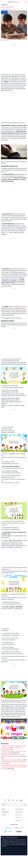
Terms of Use (18, 817)
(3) (20, 225)
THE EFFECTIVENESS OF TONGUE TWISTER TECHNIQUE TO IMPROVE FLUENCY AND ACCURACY (13, 747)
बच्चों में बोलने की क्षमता (22, 306)
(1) (13, 181)
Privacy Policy (18, 814)
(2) (11, 221)
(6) (18, 279)
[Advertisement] (14, 60)
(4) (5, 232)
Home (2, 7)
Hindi (6, 7)
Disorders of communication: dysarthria (11, 760)
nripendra (14, 9)
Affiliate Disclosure (19, 811)
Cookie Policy (18, 820)
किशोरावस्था (11, 7)
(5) (7, 232)
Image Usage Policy (19, 809)
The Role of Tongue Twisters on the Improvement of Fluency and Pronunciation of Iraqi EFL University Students (14, 766)
